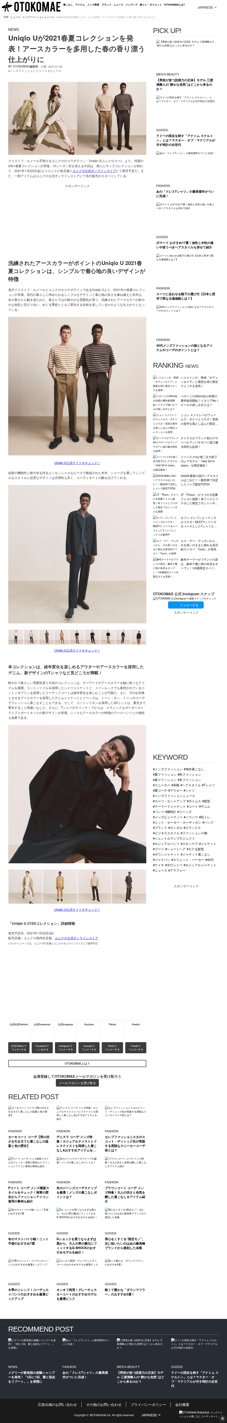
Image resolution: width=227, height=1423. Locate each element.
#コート (192, 806)
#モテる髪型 (195, 848)
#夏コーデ (160, 790)
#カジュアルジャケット (200, 864)
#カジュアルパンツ (166, 843)
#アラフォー (177, 870)
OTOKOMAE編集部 (25, 66)
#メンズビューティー (168, 816)
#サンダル (175, 827)
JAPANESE (205, 7)
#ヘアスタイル (190, 785)
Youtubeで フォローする (89, 1047)
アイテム (80, 4)
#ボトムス (194, 800)
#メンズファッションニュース (174, 795)
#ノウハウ (191, 816)
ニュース (118, 4)
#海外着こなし (194, 769)
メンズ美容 (93, 4)
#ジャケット (207, 843)
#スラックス (192, 827)
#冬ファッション (189, 779)
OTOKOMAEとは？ (77, 1063)
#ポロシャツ (173, 864)
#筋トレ (204, 816)
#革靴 (175, 785)
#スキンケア (189, 843)
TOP (5, 17)
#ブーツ (158, 848)
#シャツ (189, 790)
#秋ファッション (189, 774)
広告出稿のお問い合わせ (57, 1404)
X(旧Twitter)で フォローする (19, 1047)
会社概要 (182, 1404)
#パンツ (158, 811)
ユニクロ (55, 71)
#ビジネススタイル (166, 832)
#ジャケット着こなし (195, 854)
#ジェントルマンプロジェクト (174, 838)
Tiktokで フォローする (112, 1047)
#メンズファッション (168, 769)
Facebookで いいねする (42, 1047)
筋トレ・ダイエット (151, 4)
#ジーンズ (184, 811)
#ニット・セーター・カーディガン (177, 822)
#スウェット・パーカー (187, 859)
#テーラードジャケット (169, 806)
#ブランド (160, 827)
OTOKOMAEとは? (174, 4)
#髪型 (206, 800)
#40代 (209, 859)
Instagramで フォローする (65, 1047)
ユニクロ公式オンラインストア (94, 170)
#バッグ (207, 822)
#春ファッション (164, 779)
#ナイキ (158, 864)
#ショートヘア (175, 848)
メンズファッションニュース (38, 17)
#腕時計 (170, 811)
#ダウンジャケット (166, 854)
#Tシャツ (208, 785)
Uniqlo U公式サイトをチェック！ (77, 462)
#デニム (204, 806)
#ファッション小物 (194, 832)
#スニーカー (161, 785)
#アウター (175, 790)
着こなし (68, 4)
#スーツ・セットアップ (169, 800)
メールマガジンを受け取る (77, 1083)
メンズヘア (131, 4)
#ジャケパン (161, 859)
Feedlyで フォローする (136, 1047)
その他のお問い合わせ (103, 1404)
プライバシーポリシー (148, 1404)
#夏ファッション (164, 774)
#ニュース (160, 870)
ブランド (106, 4)
